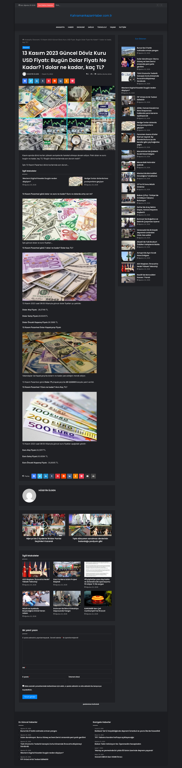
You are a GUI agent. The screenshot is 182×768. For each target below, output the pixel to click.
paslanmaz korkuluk (91, 704)
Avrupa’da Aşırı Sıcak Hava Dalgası (146, 254)
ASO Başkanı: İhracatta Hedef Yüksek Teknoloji (35, 580)
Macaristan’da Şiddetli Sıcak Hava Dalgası (147, 152)
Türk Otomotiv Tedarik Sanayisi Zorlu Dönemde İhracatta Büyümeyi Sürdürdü (85, 5)
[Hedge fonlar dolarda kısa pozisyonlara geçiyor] (75, 181)
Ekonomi (81, 27)
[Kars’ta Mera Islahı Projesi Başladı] (67, 569)
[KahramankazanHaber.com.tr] (91, 15)
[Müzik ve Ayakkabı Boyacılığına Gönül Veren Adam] (36, 598)
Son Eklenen (140, 39)
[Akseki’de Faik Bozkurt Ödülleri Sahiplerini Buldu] (128, 245)
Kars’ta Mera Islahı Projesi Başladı (65, 580)
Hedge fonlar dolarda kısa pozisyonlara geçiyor (147, 125)
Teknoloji (101, 27)
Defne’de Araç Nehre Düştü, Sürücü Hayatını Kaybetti (147, 210)
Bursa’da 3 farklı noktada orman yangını (147, 49)
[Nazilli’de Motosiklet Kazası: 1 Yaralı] (128, 278)
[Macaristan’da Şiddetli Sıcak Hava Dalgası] (128, 154)
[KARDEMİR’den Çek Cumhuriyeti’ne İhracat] (98, 598)
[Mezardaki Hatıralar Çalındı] (128, 165)
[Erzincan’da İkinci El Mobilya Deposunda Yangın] (67, 598)
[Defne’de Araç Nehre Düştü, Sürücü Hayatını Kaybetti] (128, 210)
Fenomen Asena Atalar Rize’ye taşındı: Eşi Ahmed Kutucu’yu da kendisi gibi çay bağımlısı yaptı (148, 139)
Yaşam (113, 27)
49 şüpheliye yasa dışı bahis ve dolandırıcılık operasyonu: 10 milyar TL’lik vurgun (97, 581)
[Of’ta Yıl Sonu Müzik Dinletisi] (128, 187)
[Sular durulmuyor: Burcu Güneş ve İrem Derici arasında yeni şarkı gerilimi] (128, 62)
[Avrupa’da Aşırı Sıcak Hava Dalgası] (128, 256)
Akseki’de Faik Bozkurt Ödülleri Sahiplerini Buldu (148, 243)
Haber (70, 27)
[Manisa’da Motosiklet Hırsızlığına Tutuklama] (128, 176)
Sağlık (91, 27)
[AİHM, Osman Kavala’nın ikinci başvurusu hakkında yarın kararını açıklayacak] (128, 111)
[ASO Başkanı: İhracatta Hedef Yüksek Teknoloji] (36, 569)
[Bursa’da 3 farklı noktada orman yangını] (128, 51)
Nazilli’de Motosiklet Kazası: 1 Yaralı (146, 276)
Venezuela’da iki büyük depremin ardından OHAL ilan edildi (147, 232)
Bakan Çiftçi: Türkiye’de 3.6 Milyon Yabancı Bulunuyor (147, 198)
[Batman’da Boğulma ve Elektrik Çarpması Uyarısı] (128, 222)
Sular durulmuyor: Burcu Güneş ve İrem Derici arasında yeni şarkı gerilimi (148, 63)
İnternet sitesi (74, 677)
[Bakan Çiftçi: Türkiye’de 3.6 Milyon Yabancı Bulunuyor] (128, 198)
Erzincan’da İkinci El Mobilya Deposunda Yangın (65, 609)
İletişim (122, 27)
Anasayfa (60, 27)
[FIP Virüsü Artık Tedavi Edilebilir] (128, 100)
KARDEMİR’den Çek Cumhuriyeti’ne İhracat (94, 609)
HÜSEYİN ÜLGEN (33, 74)
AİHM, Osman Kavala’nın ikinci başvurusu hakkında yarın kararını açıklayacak (148, 112)
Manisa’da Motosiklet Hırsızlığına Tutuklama (147, 174)
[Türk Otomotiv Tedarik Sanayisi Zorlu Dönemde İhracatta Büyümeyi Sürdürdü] (128, 76)
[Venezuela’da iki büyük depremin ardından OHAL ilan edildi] (128, 233)
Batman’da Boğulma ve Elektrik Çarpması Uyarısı (148, 220)
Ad (24, 667)
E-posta (26, 677)
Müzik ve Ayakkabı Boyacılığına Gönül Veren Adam (33, 610)
